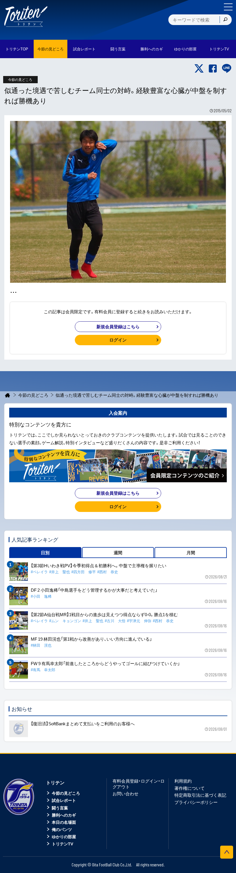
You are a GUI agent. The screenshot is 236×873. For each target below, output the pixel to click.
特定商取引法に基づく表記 (200, 795)
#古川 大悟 (115, 620)
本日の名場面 (64, 822)
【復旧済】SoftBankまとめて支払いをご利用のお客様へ (83, 723)
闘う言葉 (118, 49)
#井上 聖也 (59, 571)
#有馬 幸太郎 (43, 669)
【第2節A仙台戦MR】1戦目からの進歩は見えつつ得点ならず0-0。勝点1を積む (104, 614)
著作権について (189, 788)
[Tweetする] (199, 68)
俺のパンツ (62, 829)
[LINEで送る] (226, 68)
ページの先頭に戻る (226, 852)
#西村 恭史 (107, 571)
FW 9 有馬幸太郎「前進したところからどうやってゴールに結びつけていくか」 (105, 663)
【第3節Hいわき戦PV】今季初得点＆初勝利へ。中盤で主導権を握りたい (98, 565)
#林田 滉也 (41, 645)
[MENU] (228, 7)
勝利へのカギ (64, 815)
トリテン (55, 782)
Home (7, 395)
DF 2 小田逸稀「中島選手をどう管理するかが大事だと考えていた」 (94, 590)
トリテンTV (62, 844)
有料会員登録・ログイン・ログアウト (139, 784)
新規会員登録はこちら (118, 326)
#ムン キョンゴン (65, 620)
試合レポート (64, 800)
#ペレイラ (39, 571)
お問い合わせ (125, 793)
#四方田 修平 (83, 571)
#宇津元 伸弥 (139, 620)
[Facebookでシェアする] (212, 68)
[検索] (225, 19)
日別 (45, 552)
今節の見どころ (33, 395)
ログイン (118, 340)
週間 (118, 552)
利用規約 (183, 781)
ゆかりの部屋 (64, 836)
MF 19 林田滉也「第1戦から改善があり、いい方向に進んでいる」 (91, 639)
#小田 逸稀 (41, 596)
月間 (190, 552)
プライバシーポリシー (196, 802)
